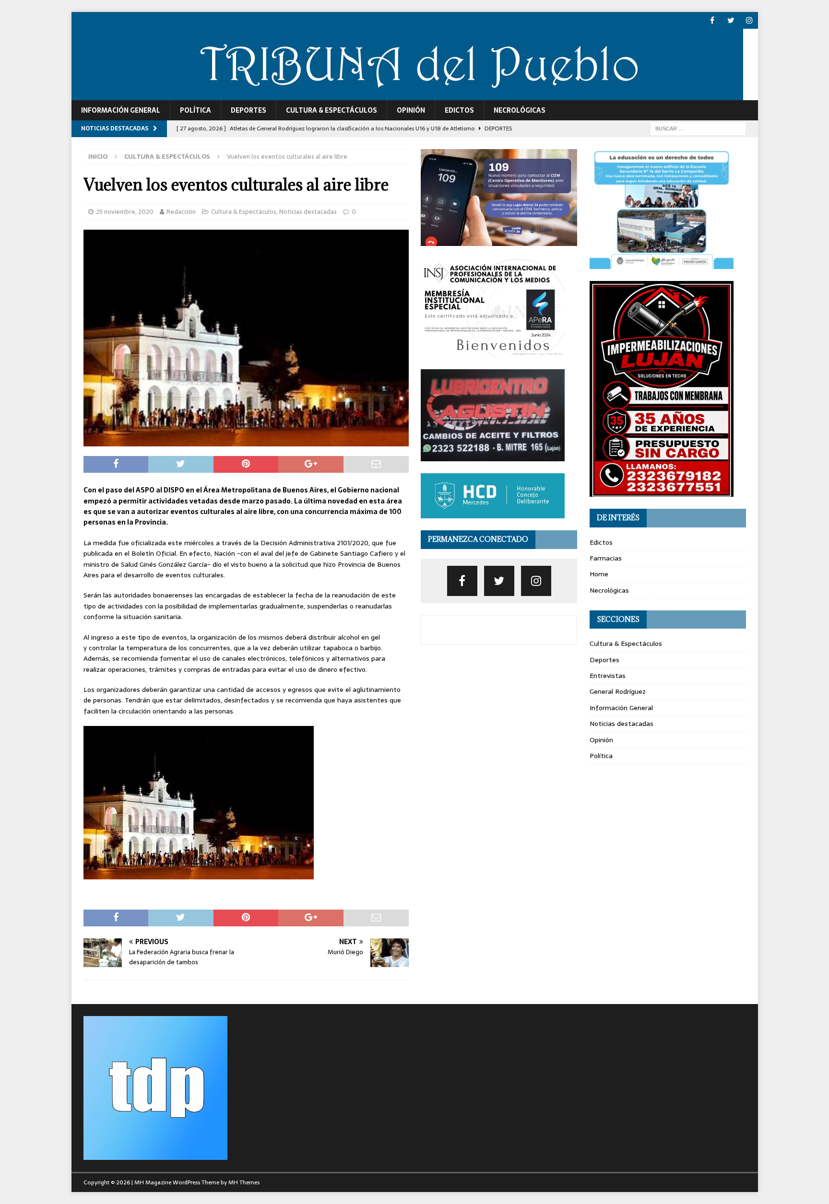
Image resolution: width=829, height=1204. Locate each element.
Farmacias (606, 558)
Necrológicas (519, 110)
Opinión (411, 110)
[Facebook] (712, 20)
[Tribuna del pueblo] (407, 95)
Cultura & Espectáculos (331, 110)
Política (195, 110)
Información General (120, 110)
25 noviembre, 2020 (125, 212)
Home (599, 574)
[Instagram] (749, 20)
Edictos (459, 110)
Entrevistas (608, 675)
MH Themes (244, 1182)
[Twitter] (730, 20)
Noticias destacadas (308, 212)
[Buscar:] (698, 128)
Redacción (181, 212)
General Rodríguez (618, 691)
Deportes (248, 110)
